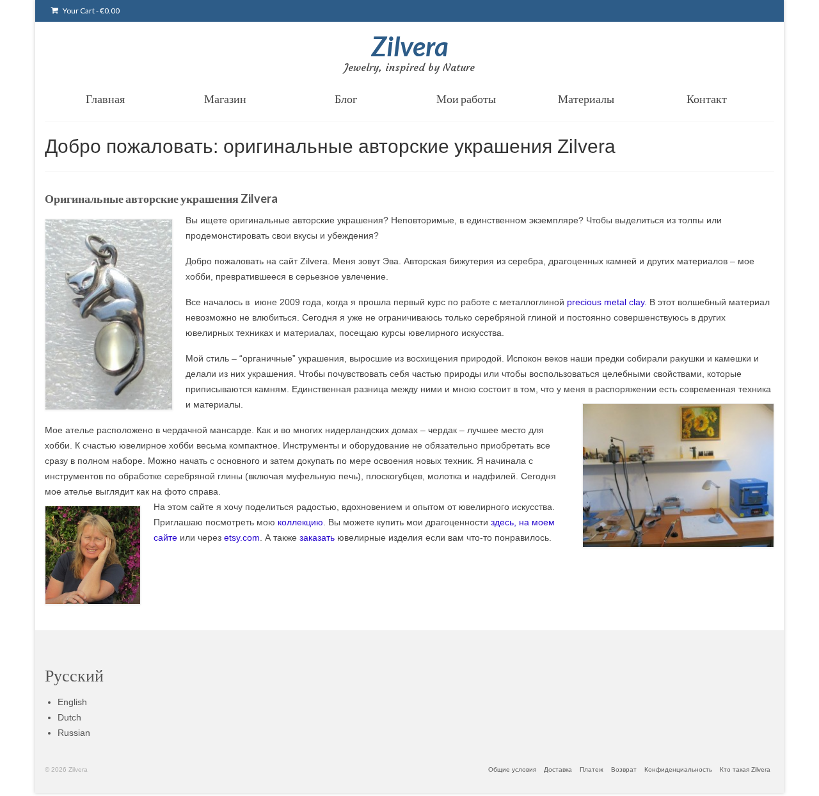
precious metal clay (605, 302)
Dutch (69, 717)
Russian (74, 733)
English (72, 702)
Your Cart (90, 10)
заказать (317, 537)
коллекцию (300, 522)
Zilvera (410, 46)
